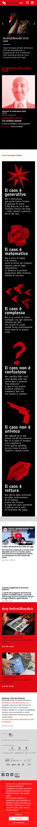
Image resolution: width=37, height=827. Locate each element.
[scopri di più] (7, 726)
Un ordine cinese (12, 120)
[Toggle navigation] (32, 2)
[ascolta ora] (7, 601)
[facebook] (2, 774)
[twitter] (7, 774)
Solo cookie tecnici (19, 822)
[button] (3, 94)
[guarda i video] (8, 560)
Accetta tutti (18, 818)
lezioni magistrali (9, 115)
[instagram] (11, 774)
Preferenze (18, 814)
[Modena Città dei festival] (17, 775)
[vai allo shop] (8, 646)
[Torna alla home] (13, 3)
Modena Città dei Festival (14, 703)
